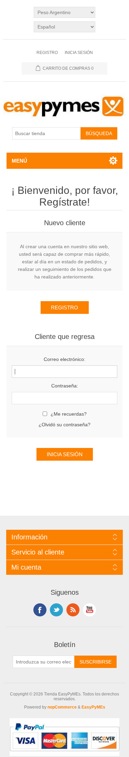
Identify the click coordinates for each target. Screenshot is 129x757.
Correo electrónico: (64, 359)
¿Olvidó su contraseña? (64, 424)
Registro (47, 52)
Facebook (39, 609)
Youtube (89, 609)
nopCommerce (62, 707)
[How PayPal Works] (64, 754)
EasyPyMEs (93, 707)
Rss (72, 609)
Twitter (56, 609)
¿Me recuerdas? (69, 414)
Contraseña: (64, 385)
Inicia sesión (79, 52)
